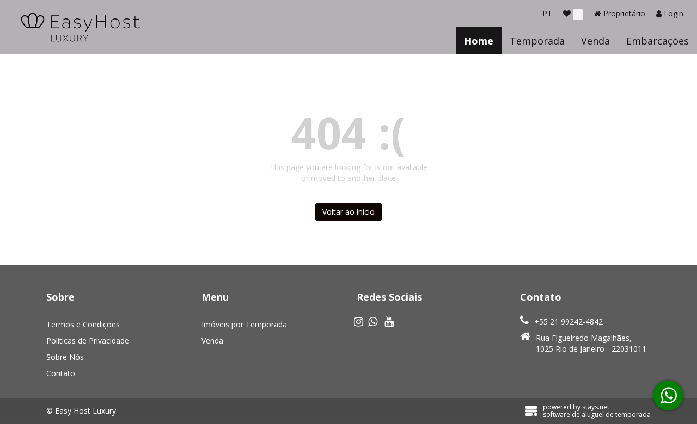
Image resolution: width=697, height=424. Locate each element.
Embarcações (657, 40)
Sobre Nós (65, 357)
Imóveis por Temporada (244, 324)
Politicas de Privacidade (87, 340)
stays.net (595, 406)
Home (478, 40)
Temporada (537, 40)
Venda (595, 40)
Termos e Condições (83, 324)
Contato (60, 373)
